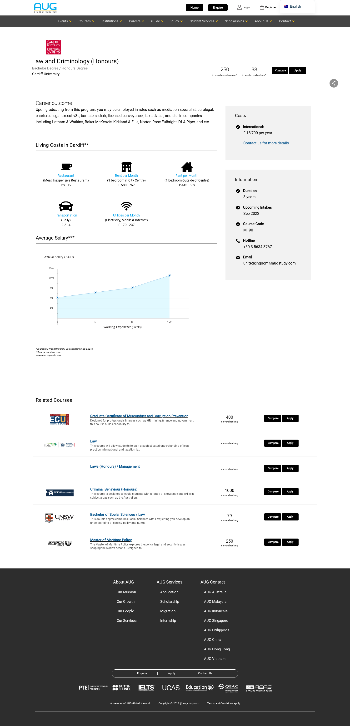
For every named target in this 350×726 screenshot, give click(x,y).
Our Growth (126, 601)
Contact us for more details (266, 143)
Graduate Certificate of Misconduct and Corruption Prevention (139, 416)
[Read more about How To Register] (260, 695)
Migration (167, 611)
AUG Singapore (216, 620)
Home (194, 7)
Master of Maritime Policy (111, 540)
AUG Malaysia (215, 601)
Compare (280, 70)
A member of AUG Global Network (130, 703)
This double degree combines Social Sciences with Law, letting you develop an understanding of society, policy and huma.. (140, 521)
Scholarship (169, 601)
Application (169, 592)
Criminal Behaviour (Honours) (113, 489)
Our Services (127, 620)
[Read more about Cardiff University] (54, 54)
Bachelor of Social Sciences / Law (117, 514)
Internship (168, 620)
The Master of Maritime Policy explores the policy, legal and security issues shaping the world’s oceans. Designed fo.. (137, 546)
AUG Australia (215, 592)
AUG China (212, 640)
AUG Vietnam (214, 659)
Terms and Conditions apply (223, 703)
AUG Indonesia (216, 611)
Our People (125, 611)
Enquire (218, 7)
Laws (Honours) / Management (115, 466)
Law (93, 441)
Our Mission (126, 592)
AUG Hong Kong (217, 649)
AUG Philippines (217, 630)
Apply (298, 70)
